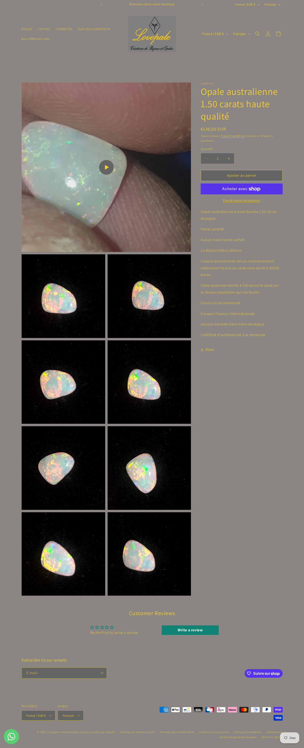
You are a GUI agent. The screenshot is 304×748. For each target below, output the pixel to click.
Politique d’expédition (247, 732)
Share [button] (209, 349)
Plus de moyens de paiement (241, 200)
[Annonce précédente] (101, 4)
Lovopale (53, 732)
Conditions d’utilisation (214, 732)
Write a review (190, 629)
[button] (257, 34)
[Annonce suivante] (202, 4)
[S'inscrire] (101, 673)
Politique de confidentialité (177, 732)
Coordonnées (274, 732)
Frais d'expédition (233, 136)
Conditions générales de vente (238, 737)
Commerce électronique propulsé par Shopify (87, 732)
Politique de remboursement (137, 732)
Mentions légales (272, 737)
